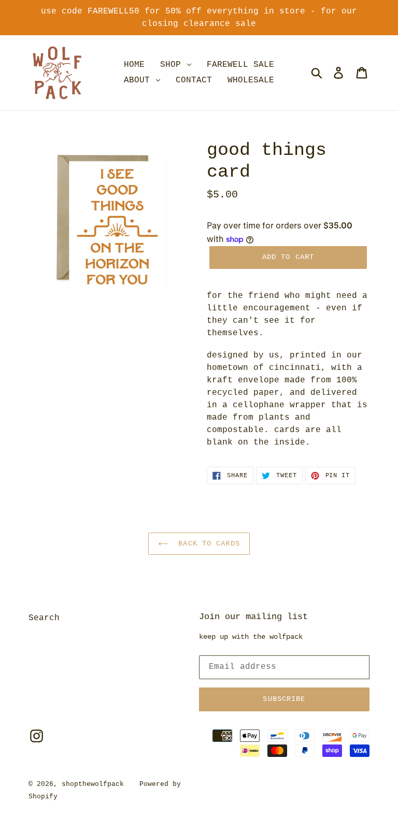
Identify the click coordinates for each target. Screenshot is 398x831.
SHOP (173, 64)
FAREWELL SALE (240, 64)
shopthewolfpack (93, 784)
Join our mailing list (253, 617)
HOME (134, 64)
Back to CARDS (207, 543)
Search (44, 618)
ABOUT (139, 80)
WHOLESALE (251, 80)
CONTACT (194, 80)
